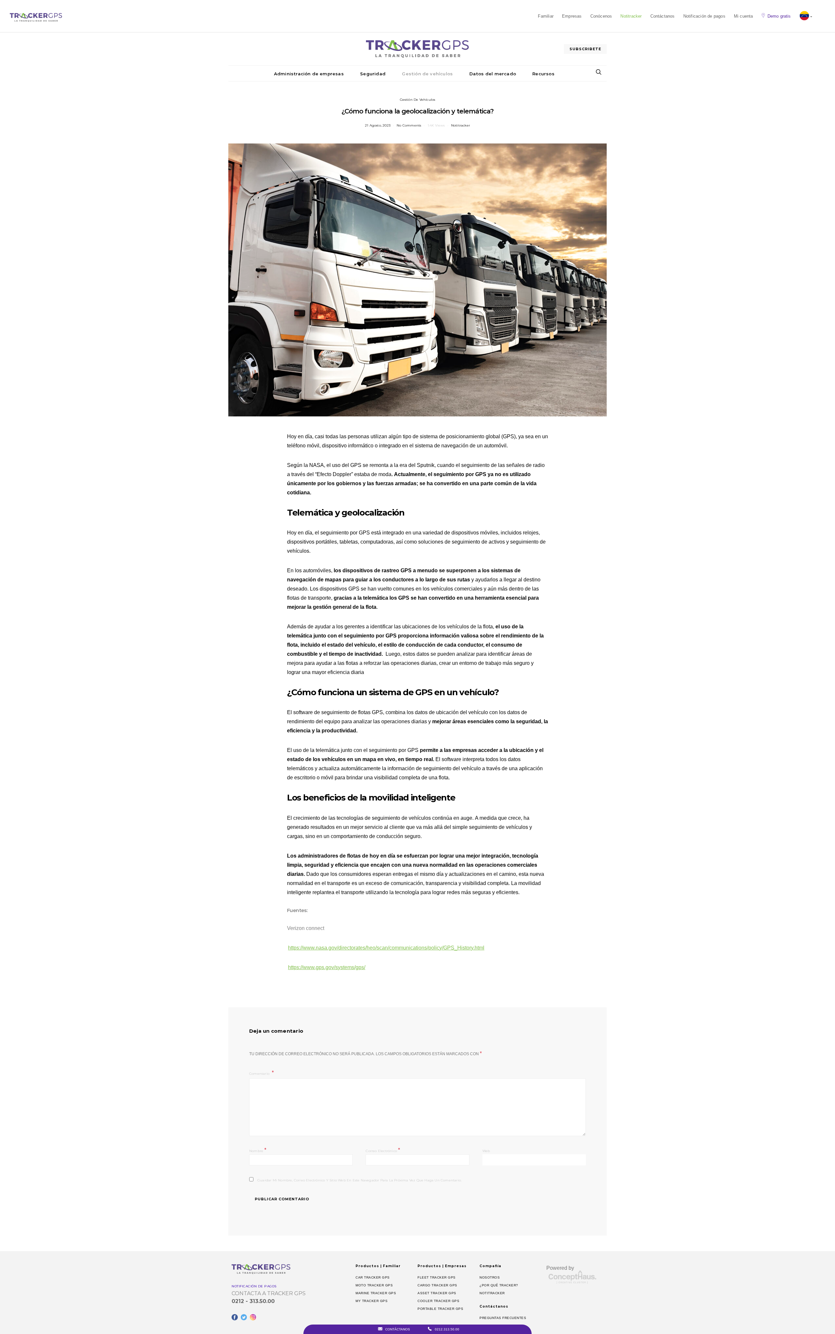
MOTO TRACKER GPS (374, 1285)
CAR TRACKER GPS (373, 1277)
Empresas (572, 16)
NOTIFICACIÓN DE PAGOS (254, 1286)
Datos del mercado (492, 73)
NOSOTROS (489, 1277)
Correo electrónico (383, 1150)
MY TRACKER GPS (371, 1301)
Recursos (543, 73)
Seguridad (373, 73)
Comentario (259, 1074)
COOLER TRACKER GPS (438, 1301)
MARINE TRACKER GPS (376, 1293)
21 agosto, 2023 (377, 125)
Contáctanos (662, 16)
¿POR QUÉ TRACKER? (498, 1285)
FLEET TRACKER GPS (437, 1277)
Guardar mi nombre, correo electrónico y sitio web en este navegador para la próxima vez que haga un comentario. (359, 1180)
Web (486, 1151)
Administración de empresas (309, 73)
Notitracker (631, 16)
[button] (805, 17)
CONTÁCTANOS (397, 1329)
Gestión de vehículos (427, 73)
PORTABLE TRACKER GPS (440, 1309)
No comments (409, 125)
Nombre (258, 1150)
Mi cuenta (743, 16)
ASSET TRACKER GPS (437, 1293)
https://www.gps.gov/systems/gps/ (326, 967)
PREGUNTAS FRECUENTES (502, 1318)
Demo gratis (779, 16)
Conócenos (601, 16)
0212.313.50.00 (446, 1329)
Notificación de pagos (704, 16)
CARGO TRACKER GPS (437, 1285)
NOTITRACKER (492, 1293)
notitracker (460, 125)
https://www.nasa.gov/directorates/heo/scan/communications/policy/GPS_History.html (386, 948)
